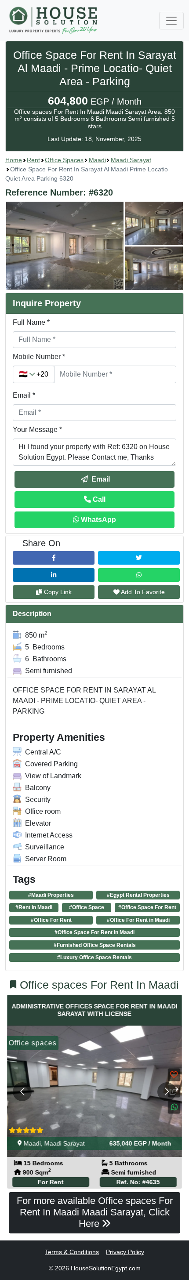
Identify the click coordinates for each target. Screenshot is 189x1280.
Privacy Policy (125, 1251)
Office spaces (64, 159)
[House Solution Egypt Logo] (54, 20)
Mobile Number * (39, 356)
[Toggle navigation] (171, 20)
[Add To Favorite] (174, 1075)
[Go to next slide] (166, 1091)
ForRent (51, 1182)
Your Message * (37, 429)
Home (13, 159)
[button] (94, 246)
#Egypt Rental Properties (138, 895)
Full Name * (31, 322)
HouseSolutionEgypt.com (106, 1268)
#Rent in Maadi (33, 907)
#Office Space (86, 907)
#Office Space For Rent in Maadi (94, 932)
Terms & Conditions (72, 1251)
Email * (24, 395)
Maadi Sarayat (131, 159)
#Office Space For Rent (147, 907)
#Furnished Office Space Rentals (95, 945)
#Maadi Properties (51, 895)
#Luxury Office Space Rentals (94, 957)
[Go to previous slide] (22, 1091)
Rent (33, 159)
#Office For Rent (51, 920)
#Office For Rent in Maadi (138, 920)
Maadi (97, 159)
